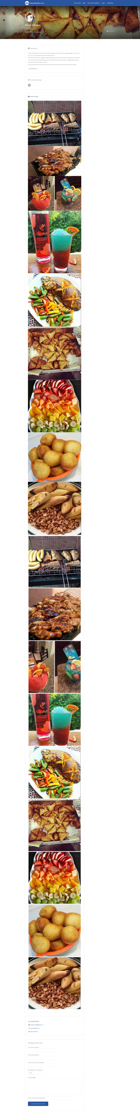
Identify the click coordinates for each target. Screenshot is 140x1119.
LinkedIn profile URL (29, 85)
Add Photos (112, 31)
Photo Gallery (34, 96)
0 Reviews (38, 32)
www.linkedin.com (35, 1028)
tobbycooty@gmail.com (36, 1025)
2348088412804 (34, 1021)
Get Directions (34, 1031)
